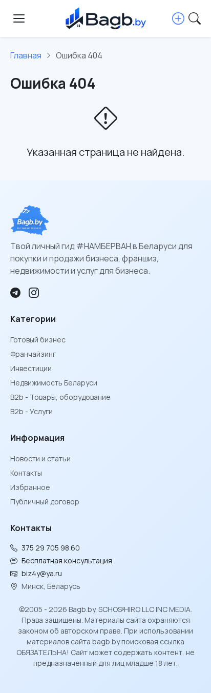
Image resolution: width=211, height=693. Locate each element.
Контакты (26, 473)
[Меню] (19, 18)
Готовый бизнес (38, 339)
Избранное (30, 487)
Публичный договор (44, 501)
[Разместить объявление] (178, 18)
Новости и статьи (40, 458)
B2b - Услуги (31, 411)
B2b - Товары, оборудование (60, 397)
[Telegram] (15, 292)
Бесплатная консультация (67, 560)
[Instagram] (34, 292)
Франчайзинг (33, 354)
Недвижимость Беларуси (53, 383)
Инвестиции (31, 368)
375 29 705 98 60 (51, 548)
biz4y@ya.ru (42, 573)
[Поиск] (194, 18)
